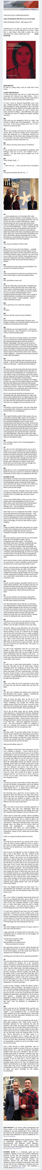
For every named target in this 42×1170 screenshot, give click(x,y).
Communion (24, 9)
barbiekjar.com (20, 1167)
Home (33, 9)
